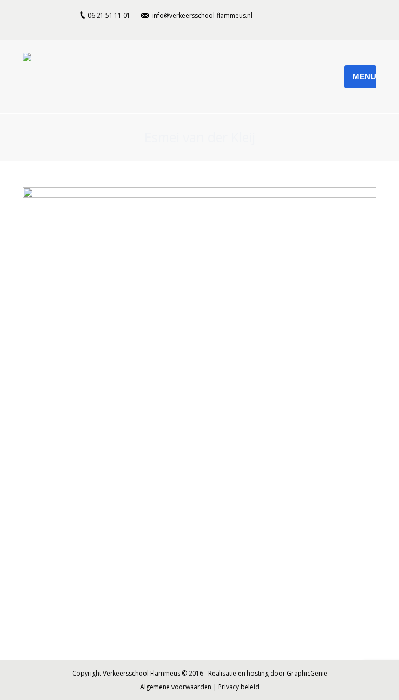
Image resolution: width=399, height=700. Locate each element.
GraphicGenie (307, 673)
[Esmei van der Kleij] (199, 407)
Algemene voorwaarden (175, 686)
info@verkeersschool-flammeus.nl (202, 15)
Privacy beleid (238, 686)
